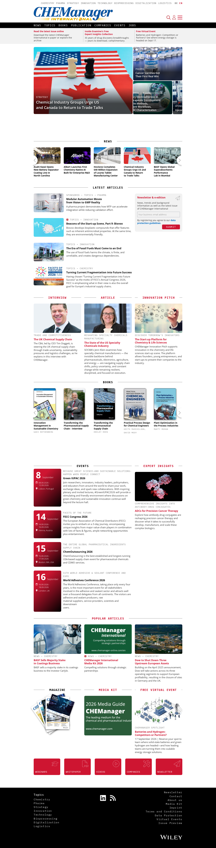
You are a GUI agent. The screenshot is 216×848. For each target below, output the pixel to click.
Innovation (88, 3)
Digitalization (146, 3)
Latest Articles (108, 187)
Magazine (57, 690)
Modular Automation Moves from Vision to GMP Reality (84, 200)
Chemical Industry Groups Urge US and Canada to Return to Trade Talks (69, 104)
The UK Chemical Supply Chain (53, 339)
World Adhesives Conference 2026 (84, 580)
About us (175, 800)
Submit (171, 226)
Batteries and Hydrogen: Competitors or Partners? (151, 733)
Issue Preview (170, 823)
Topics (49, 25)
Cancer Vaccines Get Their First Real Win (148, 74)
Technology (105, 3)
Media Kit (174, 803)
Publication (81, 25)
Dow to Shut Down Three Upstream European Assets (152, 661)
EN (180, 3)
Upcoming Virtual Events (150, 110)
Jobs (132, 25)
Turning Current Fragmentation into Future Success (99, 272)
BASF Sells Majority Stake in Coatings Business (49, 661)
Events (119, 25)
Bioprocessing (124, 3)
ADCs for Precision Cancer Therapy (156, 511)
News (37, 25)
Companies (102, 25)
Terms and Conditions (164, 811)
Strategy (73, 3)
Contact (176, 796)
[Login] (174, 17)
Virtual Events (169, 819)
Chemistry (47, 3)
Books (63, 25)
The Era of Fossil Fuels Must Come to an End (93, 248)
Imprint (176, 807)
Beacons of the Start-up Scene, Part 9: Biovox (94, 223)
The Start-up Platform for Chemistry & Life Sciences (151, 341)
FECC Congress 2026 (75, 516)
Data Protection (168, 815)
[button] (33, 160)
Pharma (60, 3)
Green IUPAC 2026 (74, 478)
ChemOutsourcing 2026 (78, 551)
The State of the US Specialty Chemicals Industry (102, 344)
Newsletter (173, 792)
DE (176, 3)
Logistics (165, 3)
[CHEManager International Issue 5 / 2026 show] (60, 706)
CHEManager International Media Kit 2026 (101, 661)
